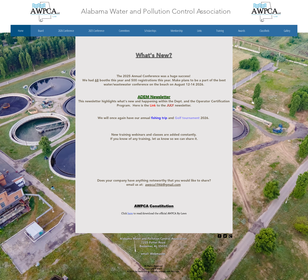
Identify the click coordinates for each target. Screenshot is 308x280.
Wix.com (175, 271)
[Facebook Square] (219, 236)
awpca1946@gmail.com (163, 185)
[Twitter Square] (225, 236)
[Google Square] (230, 236)
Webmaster (158, 253)
